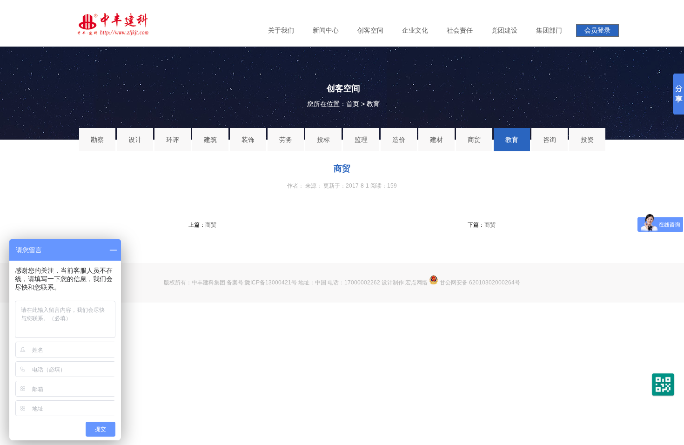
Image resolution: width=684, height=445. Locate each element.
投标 (323, 139)
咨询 (549, 139)
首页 (352, 104)
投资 (587, 139)
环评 (172, 139)
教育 (373, 104)
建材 (436, 139)
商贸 (474, 139)
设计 (134, 139)
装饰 (248, 139)
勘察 (97, 139)
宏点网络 (416, 282)
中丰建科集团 (208, 282)
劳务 (285, 139)
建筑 (210, 139)
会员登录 (597, 30)
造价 (398, 139)
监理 (361, 139)
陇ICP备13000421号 (271, 282)
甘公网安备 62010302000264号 (479, 282)
